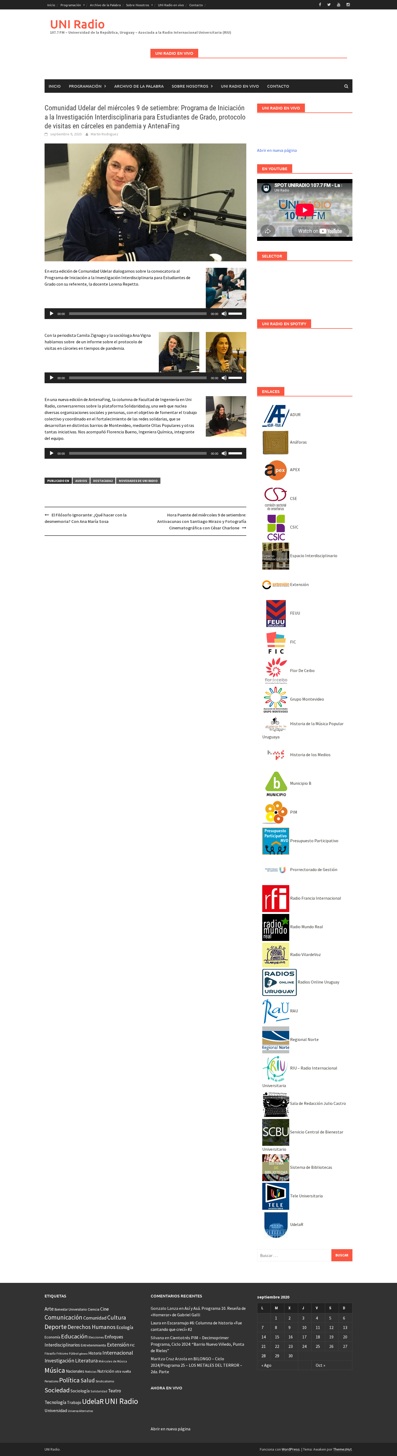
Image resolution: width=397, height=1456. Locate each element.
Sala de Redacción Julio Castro (317, 1103)
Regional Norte (304, 1039)
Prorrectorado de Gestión (313, 869)
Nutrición (105, 1371)
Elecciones (96, 1337)
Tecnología (55, 1402)
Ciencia (93, 1309)
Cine (104, 1309)
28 (263, 1355)
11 (318, 1327)
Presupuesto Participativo (313, 840)
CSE (293, 498)
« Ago (266, 1365)
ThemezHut (342, 1449)
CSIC (293, 527)
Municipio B (300, 783)
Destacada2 (103, 481)
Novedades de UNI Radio (138, 481)
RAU (293, 1010)
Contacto (196, 5)
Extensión (299, 584)
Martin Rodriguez (104, 134)
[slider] (236, 313)
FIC (292, 642)
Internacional (117, 1352)
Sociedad (57, 1390)
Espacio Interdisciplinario (313, 555)
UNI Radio (77, 23)
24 (304, 1346)
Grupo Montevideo (306, 699)
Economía (52, 1337)
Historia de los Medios (310, 754)
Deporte (56, 1327)
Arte (49, 1309)
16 (290, 1336)
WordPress (291, 1449)
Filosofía (50, 1353)
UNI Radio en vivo (171, 5)
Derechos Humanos (92, 1327)
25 (318, 1346)
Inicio (51, 5)
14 (263, 1336)
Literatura (86, 1360)
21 (263, 1346)
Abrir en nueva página (277, 150)
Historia (95, 1353)
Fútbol (74, 1353)
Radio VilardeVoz (305, 954)
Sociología (80, 1390)
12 (331, 1327)
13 (345, 1327)
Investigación (59, 1360)
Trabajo (74, 1402)
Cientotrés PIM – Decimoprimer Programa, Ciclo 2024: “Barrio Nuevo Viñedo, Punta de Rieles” (197, 1344)
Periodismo (51, 1381)
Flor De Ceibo (302, 670)
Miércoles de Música (113, 1361)
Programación (70, 5)
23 (290, 1346)
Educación (74, 1336)
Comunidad (94, 1318)
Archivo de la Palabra (105, 5)
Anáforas (298, 442)
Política (69, 1380)
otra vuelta (123, 1371)
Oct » (320, 1365)
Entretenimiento (93, 1345)
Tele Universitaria (306, 1195)
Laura (156, 1322)
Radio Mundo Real (306, 926)
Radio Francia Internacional (315, 898)
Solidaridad (98, 1391)
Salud (87, 1380)
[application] (145, 313)
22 (277, 1346)
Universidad (56, 1410)
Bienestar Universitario (71, 1309)
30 (290, 1355)
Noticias (90, 1371)
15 (277, 1336)
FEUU (294, 613)
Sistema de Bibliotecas (310, 1167)
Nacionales (75, 1371)
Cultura (116, 1317)
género (83, 1353)
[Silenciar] (224, 313)
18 (318, 1336)
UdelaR (296, 1224)
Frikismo (62, 1353)
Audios (81, 481)
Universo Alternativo (80, 1411)
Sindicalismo (105, 1381)
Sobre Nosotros (137, 5)
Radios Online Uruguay (318, 982)
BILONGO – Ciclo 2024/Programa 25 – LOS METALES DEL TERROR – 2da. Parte (196, 1365)
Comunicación (63, 1317)
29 (277, 1355)
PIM (293, 812)
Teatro (114, 1391)
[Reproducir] (51, 313)
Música (55, 1370)
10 (304, 1327)
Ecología (124, 1327)
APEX (294, 469)
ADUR (295, 414)
